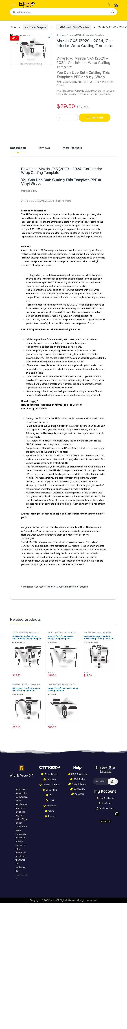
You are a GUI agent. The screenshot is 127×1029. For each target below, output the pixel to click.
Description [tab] (18, 147)
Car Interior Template (35, 27)
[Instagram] (116, 813)
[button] (49, 37)
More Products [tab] (72, 147)
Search (112, 11)
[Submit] (113, 781)
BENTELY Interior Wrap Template (97, 632)
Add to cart (97, 117)
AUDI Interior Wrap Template (24, 632)
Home (13, 27)
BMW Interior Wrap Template (24, 684)
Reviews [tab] (44, 147)
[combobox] (59, 11)
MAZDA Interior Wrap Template (73, 27)
